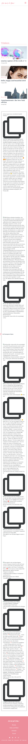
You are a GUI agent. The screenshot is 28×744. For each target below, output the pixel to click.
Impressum (24, 740)
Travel (14, 733)
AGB (20, 740)
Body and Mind (14, 728)
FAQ (12, 740)
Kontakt (9, 740)
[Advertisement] (14, 24)
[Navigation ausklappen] (25, 3)
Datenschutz (16, 740)
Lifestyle (14, 730)
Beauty (14, 725)
